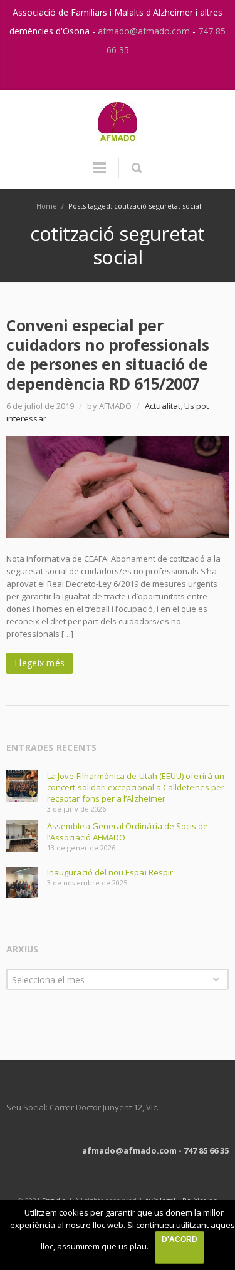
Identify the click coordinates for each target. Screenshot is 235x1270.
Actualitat (162, 405)
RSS (131, 74)
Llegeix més (39, 663)
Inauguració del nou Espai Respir (110, 872)
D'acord (179, 1239)
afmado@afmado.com (145, 31)
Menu (99, 173)
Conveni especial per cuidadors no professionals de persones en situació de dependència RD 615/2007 (107, 354)
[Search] (136, 168)
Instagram (105, 74)
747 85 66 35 (206, 1150)
